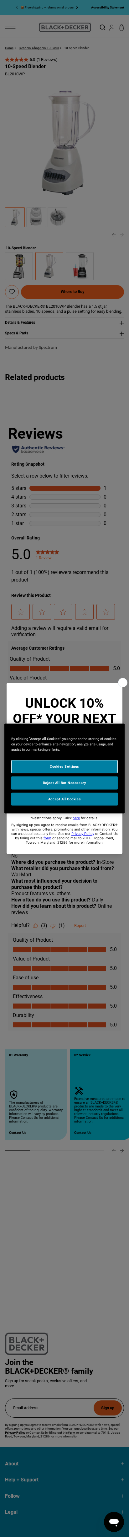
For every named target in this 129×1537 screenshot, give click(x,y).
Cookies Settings (64, 766)
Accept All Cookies (64, 799)
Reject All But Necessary (64, 782)
